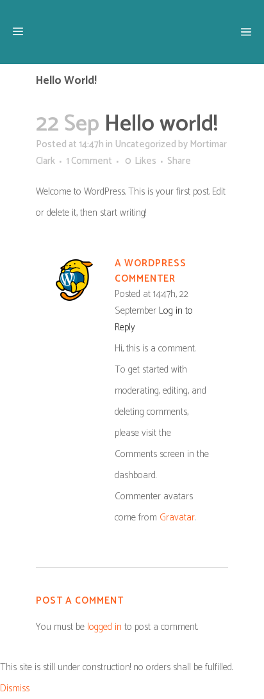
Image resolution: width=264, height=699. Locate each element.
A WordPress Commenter (150, 271)
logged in (104, 627)
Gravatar (177, 518)
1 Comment (89, 161)
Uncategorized (145, 144)
